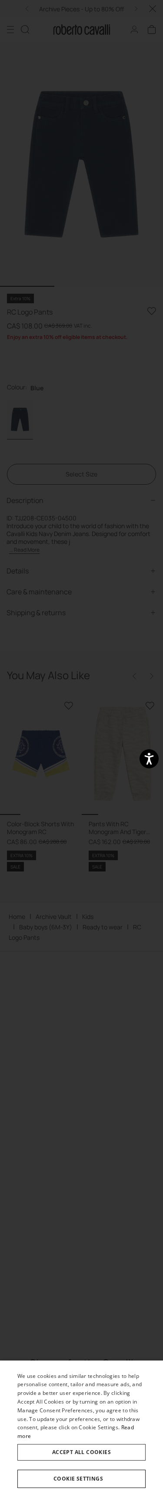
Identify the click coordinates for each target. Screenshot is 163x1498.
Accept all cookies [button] (81, 1452)
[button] (81, 1479)
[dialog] (81, 1429)
